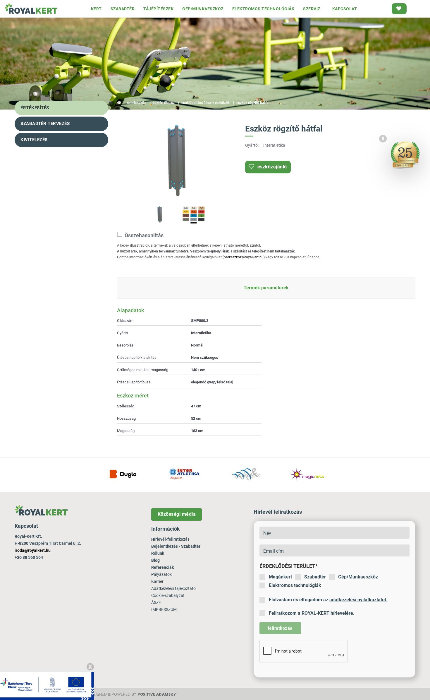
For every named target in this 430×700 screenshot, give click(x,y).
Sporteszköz (136, 103)
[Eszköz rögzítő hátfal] (176, 160)
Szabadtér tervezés (45, 123)
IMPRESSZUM (164, 609)
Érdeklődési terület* (288, 566)
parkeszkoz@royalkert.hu (244, 257)
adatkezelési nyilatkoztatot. (358, 599)
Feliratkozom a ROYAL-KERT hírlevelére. (312, 613)
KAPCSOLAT (344, 8)
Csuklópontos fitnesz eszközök (205, 103)
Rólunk (157, 553)
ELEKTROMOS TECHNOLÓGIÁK (263, 8)
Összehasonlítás (144, 235)
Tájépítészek (158, 8)
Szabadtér (315, 577)
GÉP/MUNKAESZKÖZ (202, 8)
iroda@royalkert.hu (33, 550)
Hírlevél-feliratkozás (170, 539)
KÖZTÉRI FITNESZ (164, 103)
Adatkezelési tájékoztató (173, 588)
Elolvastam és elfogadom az (328, 599)
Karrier (157, 581)
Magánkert (280, 577)
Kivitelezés (34, 139)
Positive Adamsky (156, 694)
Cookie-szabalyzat (168, 595)
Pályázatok (161, 574)
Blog (155, 560)
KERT (96, 8)
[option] (176, 161)
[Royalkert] (30, 8)
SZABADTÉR (123, 8)
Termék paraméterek (266, 288)
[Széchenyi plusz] (47, 685)
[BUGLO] (123, 474)
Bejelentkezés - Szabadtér (175, 546)
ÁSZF (156, 602)
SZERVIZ (311, 8)
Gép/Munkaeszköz (358, 577)
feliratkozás (280, 628)
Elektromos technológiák (295, 585)
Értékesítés (34, 107)
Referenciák (162, 567)
